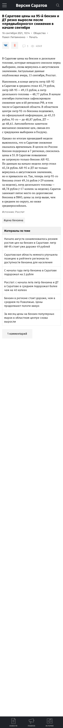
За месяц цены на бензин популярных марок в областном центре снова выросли (29, 317)
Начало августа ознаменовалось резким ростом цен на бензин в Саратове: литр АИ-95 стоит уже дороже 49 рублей (31, 242)
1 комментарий (17, 333)
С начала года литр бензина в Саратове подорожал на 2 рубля (30, 272)
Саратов (31, 5)
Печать (33, 37)
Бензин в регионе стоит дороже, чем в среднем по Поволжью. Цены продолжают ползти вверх (29, 301)
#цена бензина (13, 220)
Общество (39, 33)
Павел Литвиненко (13, 37)
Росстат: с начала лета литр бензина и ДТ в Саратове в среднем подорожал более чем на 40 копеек (31, 286)
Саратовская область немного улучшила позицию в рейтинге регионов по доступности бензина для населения (31, 258)
